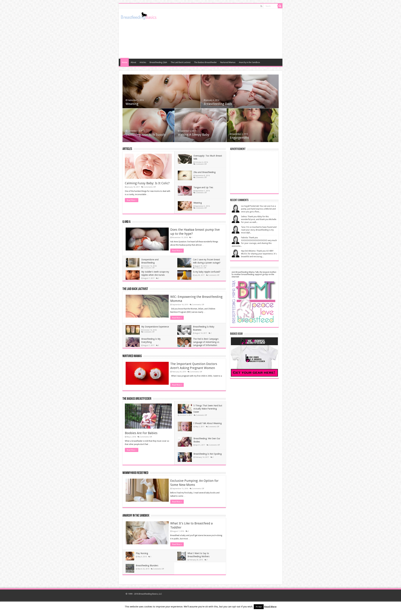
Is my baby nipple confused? (206, 272)
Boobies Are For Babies (141, 433)
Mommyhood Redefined (135, 473)
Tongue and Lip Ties (203, 187)
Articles (143, 62)
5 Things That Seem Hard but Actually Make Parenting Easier (207, 408)
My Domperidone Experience (155, 326)
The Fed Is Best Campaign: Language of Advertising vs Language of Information (206, 342)
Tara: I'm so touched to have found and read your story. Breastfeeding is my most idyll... (258, 230)
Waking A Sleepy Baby (193, 134)
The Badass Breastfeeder (205, 62)
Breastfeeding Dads (218, 104)
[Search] (280, 6)
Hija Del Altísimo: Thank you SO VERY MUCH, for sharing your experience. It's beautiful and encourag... (259, 254)
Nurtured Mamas (227, 62)
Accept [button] (259, 607)
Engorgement (239, 138)
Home (124, 62)
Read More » (131, 200)
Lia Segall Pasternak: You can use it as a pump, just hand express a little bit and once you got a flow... (258, 209)
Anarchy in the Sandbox (249, 62)
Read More (270, 606)
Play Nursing (142, 553)
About (133, 62)
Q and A (126, 222)
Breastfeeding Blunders (147, 565)
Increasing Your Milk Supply (146, 134)
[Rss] (261, 6)
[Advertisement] (223, 34)
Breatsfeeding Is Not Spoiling (207, 454)
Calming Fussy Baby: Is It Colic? (147, 183)
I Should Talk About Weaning (207, 423)
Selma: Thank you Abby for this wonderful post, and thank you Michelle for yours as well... (258, 219)
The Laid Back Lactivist (180, 62)
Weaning (132, 104)
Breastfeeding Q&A (158, 62)
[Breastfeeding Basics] (138, 15)
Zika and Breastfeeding (204, 172)
